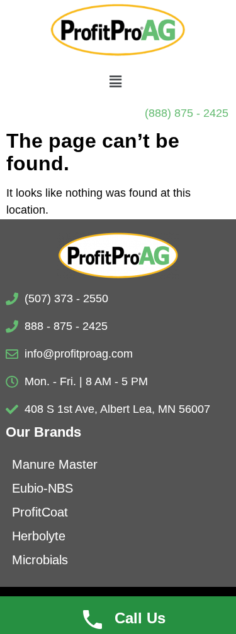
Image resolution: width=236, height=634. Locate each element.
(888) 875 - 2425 (186, 113)
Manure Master (55, 464)
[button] (115, 82)
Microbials (40, 560)
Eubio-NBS (42, 488)
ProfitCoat (40, 512)
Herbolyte (38, 536)
